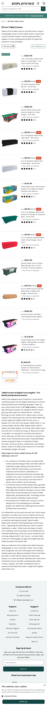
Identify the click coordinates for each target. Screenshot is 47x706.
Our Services (12, 633)
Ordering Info (34, 620)
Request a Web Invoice (34, 637)
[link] (23, 4)
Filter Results (8, 46)
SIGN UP (23, 669)
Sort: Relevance (37, 46)
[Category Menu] (5, 4)
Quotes (34, 633)
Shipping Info (34, 624)
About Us (12, 611)
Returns (34, 642)
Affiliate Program (12, 628)
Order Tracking (34, 615)
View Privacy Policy (38, 692)
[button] (23, 696)
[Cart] (43, 3)
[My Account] (38, 3)
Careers (13, 620)
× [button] (44, 685)
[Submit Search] (43, 8)
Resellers (12, 624)
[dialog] (23, 694)
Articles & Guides (12, 637)
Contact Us (34, 611)
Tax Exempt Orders (34, 628)
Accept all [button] (23, 702)
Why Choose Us (12, 615)
